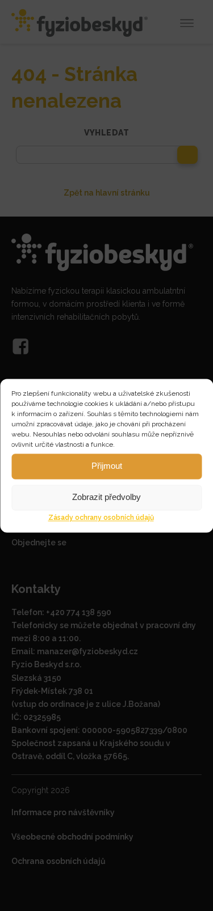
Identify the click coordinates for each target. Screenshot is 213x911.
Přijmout (106, 466)
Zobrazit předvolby (106, 497)
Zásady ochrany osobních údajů (101, 518)
